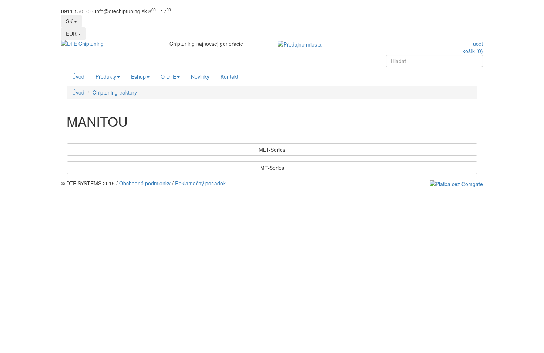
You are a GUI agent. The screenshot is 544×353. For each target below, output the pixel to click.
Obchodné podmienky (145, 183)
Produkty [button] (105, 76)
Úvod (78, 76)
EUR (72, 33)
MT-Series (272, 167)
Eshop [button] (138, 76)
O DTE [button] (168, 76)
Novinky (200, 76)
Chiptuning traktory (115, 92)
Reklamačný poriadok (200, 183)
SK (70, 21)
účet (478, 43)
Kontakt (229, 76)
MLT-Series (272, 149)
